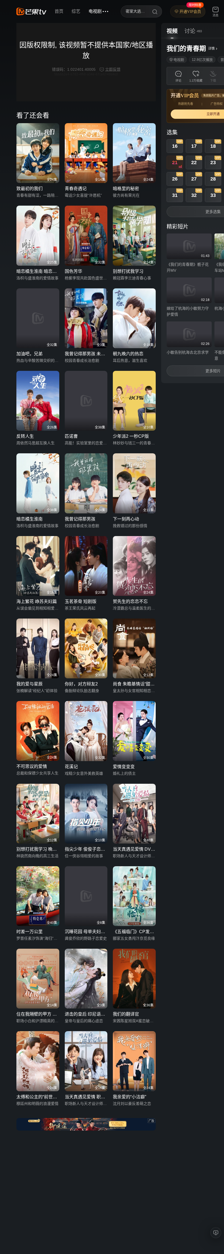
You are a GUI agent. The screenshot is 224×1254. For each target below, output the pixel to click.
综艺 (76, 11)
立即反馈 (112, 69)
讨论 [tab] (189, 31)
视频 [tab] (172, 31)
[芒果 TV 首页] (31, 11)
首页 (59, 11)
